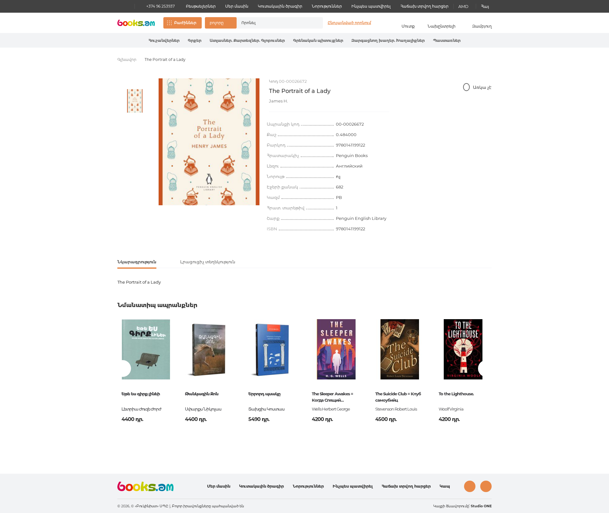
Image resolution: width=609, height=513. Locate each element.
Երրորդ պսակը (264, 393)
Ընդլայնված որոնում (349, 22)
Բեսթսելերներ (201, 6)
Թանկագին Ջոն (201, 393)
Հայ (485, 6)
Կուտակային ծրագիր (280, 6)
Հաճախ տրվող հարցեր (424, 6)
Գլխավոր (126, 59)
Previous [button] (122, 368)
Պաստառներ (447, 40)
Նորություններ (327, 6)
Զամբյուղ (482, 26)
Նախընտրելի (441, 26)
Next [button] (486, 368)
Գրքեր (194, 40)
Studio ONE (481, 506)
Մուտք (408, 26)
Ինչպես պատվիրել (371, 6)
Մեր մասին (236, 6)
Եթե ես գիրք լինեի (140, 393)
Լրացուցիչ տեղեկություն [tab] (207, 261)
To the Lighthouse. (456, 393)
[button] (221, 23)
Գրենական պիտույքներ (318, 40)
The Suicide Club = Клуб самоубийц (398, 397)
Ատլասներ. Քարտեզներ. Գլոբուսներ (247, 40)
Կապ (445, 486)
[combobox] (273, 23)
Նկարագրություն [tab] (136, 261)
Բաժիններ (185, 22)
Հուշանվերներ (164, 40)
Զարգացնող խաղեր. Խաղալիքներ (388, 40)
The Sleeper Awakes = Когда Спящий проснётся (332, 397)
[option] (134, 101)
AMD (463, 6)
